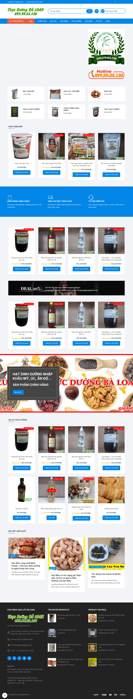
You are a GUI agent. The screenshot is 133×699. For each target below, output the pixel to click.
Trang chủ (42, 21)
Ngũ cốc (108, 91)
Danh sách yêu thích (34, 2)
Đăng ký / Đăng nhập (16, 2)
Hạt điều (13, 556)
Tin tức (99, 21)
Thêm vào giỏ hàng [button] (21, 172)
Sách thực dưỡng (31, 109)
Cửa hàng (64, 21)
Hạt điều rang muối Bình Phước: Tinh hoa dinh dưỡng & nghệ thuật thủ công (26, 566)
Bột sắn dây (29, 91)
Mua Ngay (18, 392)
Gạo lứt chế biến (71, 91)
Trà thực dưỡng (112, 109)
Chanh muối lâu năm (96, 567)
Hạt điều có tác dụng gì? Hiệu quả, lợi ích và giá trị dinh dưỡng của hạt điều (66, 578)
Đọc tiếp (52, 517)
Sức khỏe (88, 21)
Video (108, 21)
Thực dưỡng (76, 21)
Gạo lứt (53, 21)
